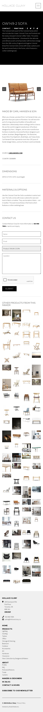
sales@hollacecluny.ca (13, 619)
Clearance (5, 656)
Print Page (18, 28)
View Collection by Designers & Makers (15, 658)
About (5, 663)
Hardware (5, 653)
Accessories (6, 648)
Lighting (4, 631)
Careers (5, 675)
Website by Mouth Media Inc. (10, 707)
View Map (7, 612)
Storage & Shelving (8, 641)
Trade (4, 672)
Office (4, 639)
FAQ (3, 667)
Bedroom (5, 643)
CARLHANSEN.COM (15, 153)
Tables (4, 636)
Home (5, 626)
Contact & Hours (11, 685)
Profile (4, 665)
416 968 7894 (9, 617)
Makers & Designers (12, 678)
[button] (4, 89)
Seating (4, 634)
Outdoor (5, 646)
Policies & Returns (8, 670)
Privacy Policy (21, 703)
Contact (6, 28)
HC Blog (6, 682)
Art (3, 651)
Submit (9, 288)
